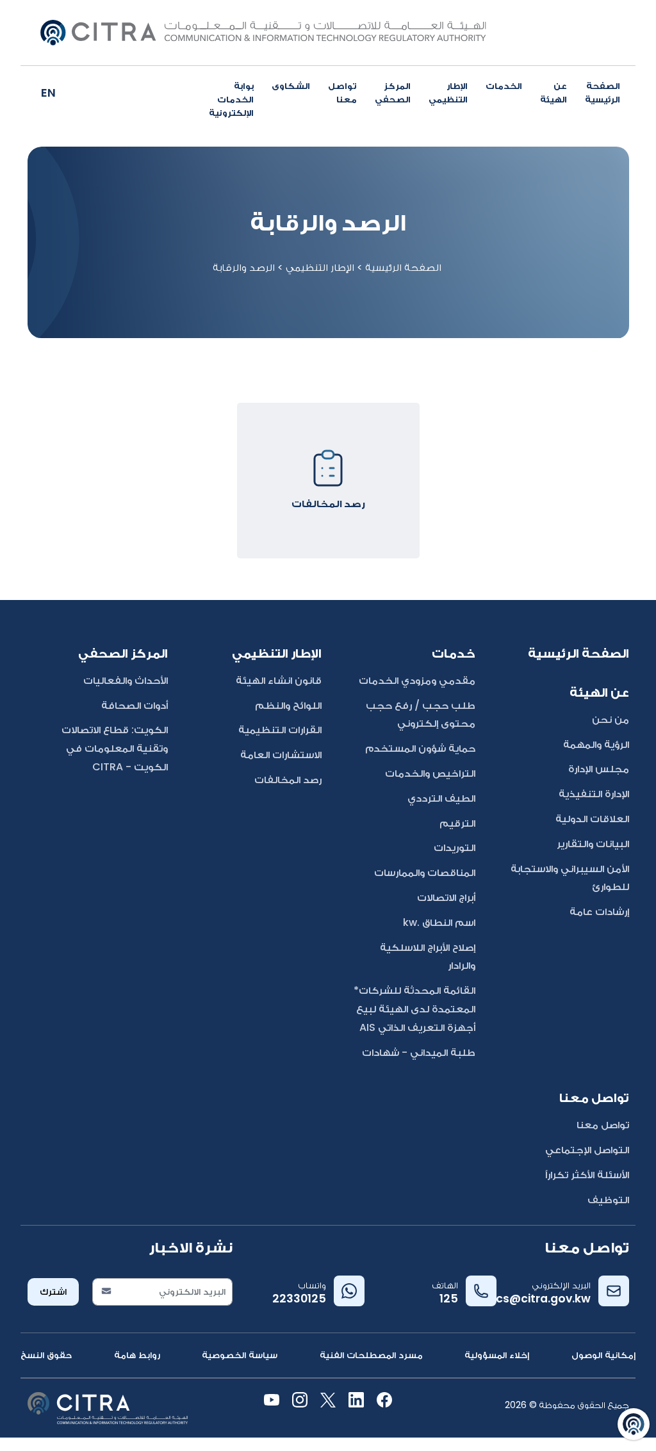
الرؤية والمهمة (596, 744)
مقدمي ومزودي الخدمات (417, 680)
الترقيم (457, 823)
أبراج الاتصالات (446, 897)
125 (448, 1298)
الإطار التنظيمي (448, 92)
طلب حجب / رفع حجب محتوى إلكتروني (420, 714)
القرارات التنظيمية (280, 729)
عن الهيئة (553, 92)
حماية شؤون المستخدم (420, 748)
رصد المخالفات (288, 779)
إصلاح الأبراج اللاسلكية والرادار (427, 956)
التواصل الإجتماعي (587, 1149)
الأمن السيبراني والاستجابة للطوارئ (570, 878)
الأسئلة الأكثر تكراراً (587, 1174)
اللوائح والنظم (288, 705)
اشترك (53, 1291)
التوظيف (608, 1199)
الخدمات (504, 85)
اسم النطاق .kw (439, 922)
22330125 (299, 1298)
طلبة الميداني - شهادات (418, 1052)
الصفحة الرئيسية (602, 92)
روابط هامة (137, 1355)
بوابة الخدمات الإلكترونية (231, 99)
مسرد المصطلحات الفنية (371, 1355)
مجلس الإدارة (598, 768)
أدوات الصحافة (134, 705)
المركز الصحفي (393, 92)
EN (48, 93)
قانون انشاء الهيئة (279, 680)
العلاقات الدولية (592, 818)
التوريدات (454, 847)
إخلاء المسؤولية (496, 1355)
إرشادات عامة (599, 911)
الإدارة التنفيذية (594, 793)
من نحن (610, 719)
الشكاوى (291, 85)
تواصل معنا (342, 92)
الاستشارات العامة (281, 754)
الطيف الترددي (441, 798)
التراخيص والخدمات (430, 773)
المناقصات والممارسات (424, 872)
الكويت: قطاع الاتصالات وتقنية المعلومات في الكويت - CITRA (115, 748)
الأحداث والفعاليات (125, 680)
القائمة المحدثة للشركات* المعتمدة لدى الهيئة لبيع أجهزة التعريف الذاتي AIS (414, 1009)
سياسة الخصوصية (239, 1355)
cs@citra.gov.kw (543, 1298)
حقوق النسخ (46, 1355)
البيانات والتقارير (593, 843)
